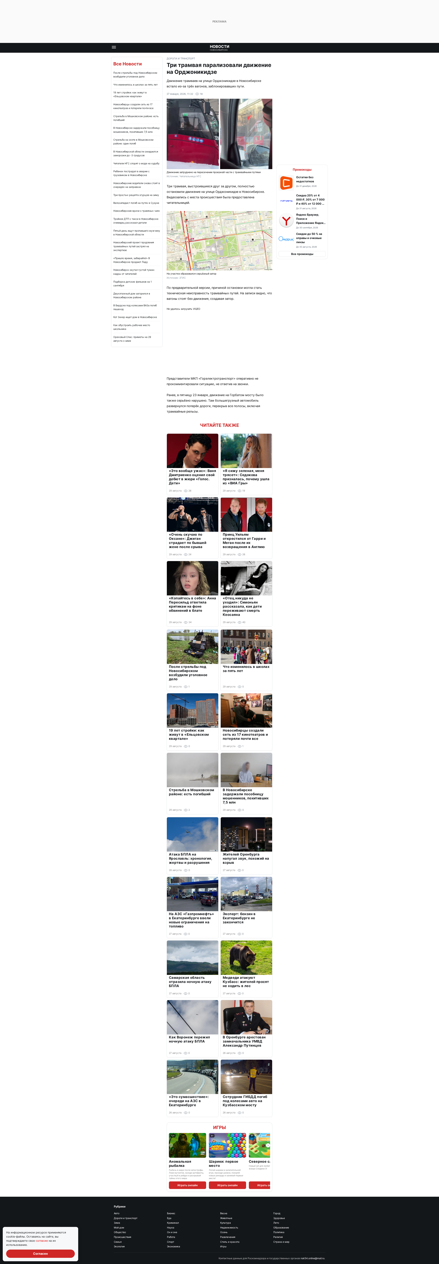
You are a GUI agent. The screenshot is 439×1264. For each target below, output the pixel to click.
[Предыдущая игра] (171, 1145)
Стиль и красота (229, 1241)
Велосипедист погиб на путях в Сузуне (136, 202)
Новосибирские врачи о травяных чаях (136, 210)
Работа (171, 1236)
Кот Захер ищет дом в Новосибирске (135, 317)
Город (276, 1213)
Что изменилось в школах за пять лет (135, 84)
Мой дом (119, 1227)
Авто (116, 1213)
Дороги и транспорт (181, 58)
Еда (169, 1218)
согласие (42, 1240)
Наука (170, 1227)
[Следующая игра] (268, 1145)
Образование (281, 1227)
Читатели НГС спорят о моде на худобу (136, 163)
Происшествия (122, 1236)
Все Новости (127, 63)
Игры (219, 1127)
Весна (223, 1213)
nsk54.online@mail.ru (312, 1258)
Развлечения (227, 1236)
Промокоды (302, 169)
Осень (224, 1232)
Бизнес (171, 1213)
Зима (117, 1222)
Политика (278, 1232)
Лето (276, 1222)
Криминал (173, 1222)
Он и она (172, 1232)
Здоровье (279, 1218)
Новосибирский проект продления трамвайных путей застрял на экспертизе (133, 246)
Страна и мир (281, 1241)
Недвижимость (229, 1227)
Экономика (173, 1246)
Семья (118, 1241)
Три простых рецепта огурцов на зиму (136, 194)
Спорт (170, 1241)
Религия (278, 1236)
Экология (119, 1246)
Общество (120, 1232)
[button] (302, 183)
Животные (226, 1218)
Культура (225, 1222)
